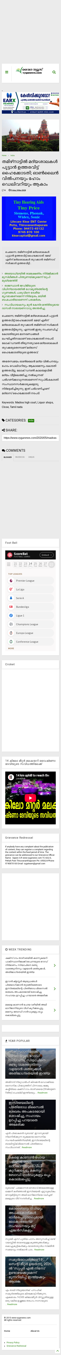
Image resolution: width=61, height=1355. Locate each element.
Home (4, 155)
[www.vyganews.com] (29, 73)
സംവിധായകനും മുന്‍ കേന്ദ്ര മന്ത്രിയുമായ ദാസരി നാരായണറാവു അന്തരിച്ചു (30, 306)
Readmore (42, 1093)
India (13, 155)
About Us (34, 1331)
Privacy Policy (13, 1342)
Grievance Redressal (16, 1346)
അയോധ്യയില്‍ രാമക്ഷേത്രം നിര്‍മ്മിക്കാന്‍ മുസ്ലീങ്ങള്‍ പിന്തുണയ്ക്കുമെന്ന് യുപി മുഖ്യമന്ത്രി (30, 277)
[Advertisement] (28, 33)
